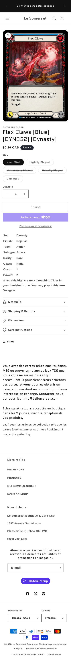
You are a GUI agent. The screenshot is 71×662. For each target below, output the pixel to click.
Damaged (15, 179)
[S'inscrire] (60, 568)
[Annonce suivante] (64, 6)
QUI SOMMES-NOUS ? (21, 485)
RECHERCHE (15, 469)
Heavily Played (54, 171)
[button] (7, 18)
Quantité (8, 186)
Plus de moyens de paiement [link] (35, 226)
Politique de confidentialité (28, 654)
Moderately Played (21, 171)
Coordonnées (54, 654)
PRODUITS (14, 477)
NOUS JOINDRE (17, 494)
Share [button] (11, 341)
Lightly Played (41, 163)
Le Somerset (19, 644)
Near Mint (15, 163)
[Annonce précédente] (7, 6)
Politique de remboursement (41, 649)
